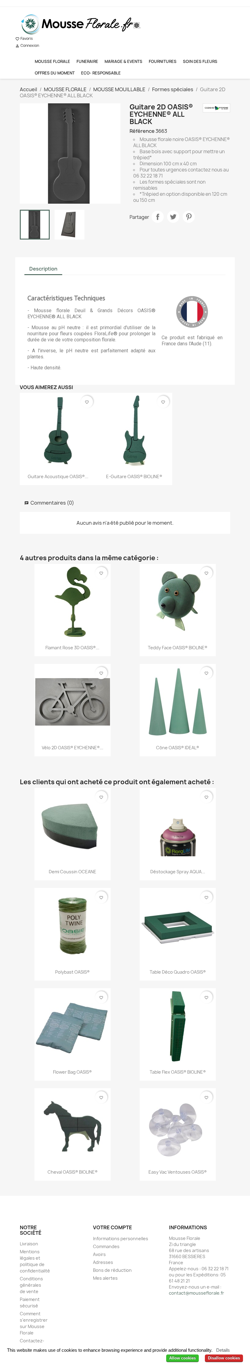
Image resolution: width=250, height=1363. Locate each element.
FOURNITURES (163, 61)
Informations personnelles (120, 1238)
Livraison (29, 1244)
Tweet (173, 217)
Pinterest (189, 217)
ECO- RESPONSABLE (101, 73)
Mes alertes (105, 1278)
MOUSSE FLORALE (52, 61)
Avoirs (99, 1254)
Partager (158, 217)
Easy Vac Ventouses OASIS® (177, 1172)
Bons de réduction (112, 1270)
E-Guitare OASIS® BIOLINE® (134, 476)
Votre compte (112, 1227)
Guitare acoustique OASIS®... (58, 476)
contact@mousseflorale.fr (196, 1293)
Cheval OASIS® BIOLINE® (73, 1172)
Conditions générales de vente (31, 1285)
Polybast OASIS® (72, 972)
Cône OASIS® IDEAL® (177, 748)
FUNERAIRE (87, 61)
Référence (142, 131)
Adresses (103, 1262)
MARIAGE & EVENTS (123, 61)
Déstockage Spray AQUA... (177, 872)
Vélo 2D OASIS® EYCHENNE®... (72, 748)
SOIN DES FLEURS (200, 61)
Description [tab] (43, 268)
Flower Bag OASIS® (72, 1072)
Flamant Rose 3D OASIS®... (72, 647)
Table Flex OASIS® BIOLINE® (178, 1072)
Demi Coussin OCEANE (72, 872)
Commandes (106, 1246)
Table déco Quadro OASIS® (178, 972)
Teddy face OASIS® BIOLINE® (177, 647)
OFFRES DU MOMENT (55, 73)
